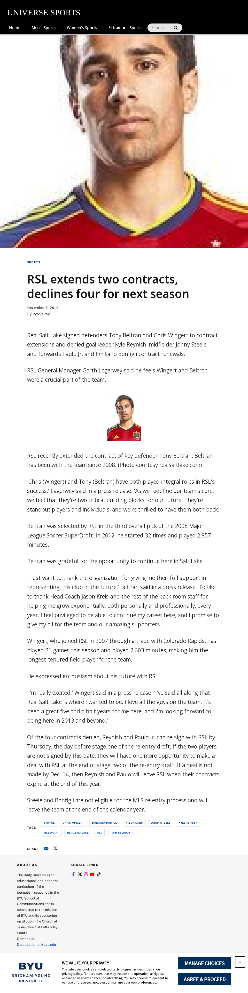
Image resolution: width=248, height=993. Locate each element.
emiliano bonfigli (104, 822)
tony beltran (120, 832)
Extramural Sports (125, 27)
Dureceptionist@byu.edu (36, 944)
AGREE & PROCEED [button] (205, 979)
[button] (240, 962)
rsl (99, 832)
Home (14, 27)
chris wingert (73, 822)
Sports (33, 262)
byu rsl (49, 822)
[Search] (175, 28)
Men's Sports (43, 27)
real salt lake (78, 832)
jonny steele (160, 822)
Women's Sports (82, 27)
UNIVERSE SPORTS (43, 12)
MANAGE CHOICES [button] (205, 963)
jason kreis (134, 822)
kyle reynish (187, 822)
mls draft (51, 832)
